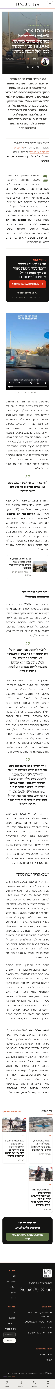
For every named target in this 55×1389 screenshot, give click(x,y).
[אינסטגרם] (35, 1289)
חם (14, 1275)
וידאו (13, 1297)
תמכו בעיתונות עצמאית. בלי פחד (27, 1237)
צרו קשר (12, 1323)
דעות (13, 1286)
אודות (13, 1312)
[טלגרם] (22, 1289)
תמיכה (12, 1318)
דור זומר (21, 1160)
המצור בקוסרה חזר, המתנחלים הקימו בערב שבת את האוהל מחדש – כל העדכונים (41, 1145)
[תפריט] (50, 4)
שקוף (49, 1359)
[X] (42, 1289)
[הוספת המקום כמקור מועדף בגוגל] (28, 67)
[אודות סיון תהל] (45, 61)
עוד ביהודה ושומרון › (11, 1111)
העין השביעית (45, 1354)
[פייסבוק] (49, 1289)
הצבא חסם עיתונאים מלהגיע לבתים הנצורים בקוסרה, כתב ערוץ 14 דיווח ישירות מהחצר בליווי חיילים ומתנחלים (41, 1197)
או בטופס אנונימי (25, 292)
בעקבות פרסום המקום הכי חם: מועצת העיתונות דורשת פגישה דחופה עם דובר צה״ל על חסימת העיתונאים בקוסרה (14, 1148)
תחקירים (11, 1281)
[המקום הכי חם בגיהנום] (36, 1274)
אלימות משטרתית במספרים (38, 1321)
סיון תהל (36, 59)
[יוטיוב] (29, 1289)
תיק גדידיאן (46, 1327)
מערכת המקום (45, 1154)
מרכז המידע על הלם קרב (40, 1332)
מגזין (13, 1292)
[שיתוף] (38, 67)
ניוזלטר (8, 1329)
